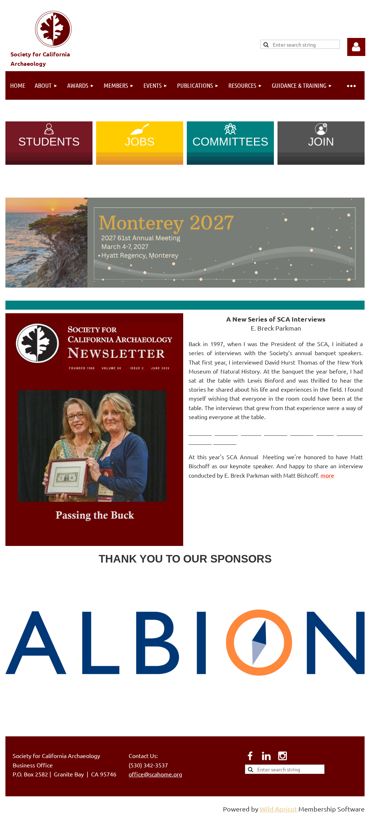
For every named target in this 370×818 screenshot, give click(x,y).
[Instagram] (283, 756)
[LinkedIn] (266, 756)
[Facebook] (250, 756)
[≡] (351, 85)
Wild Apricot (278, 809)
